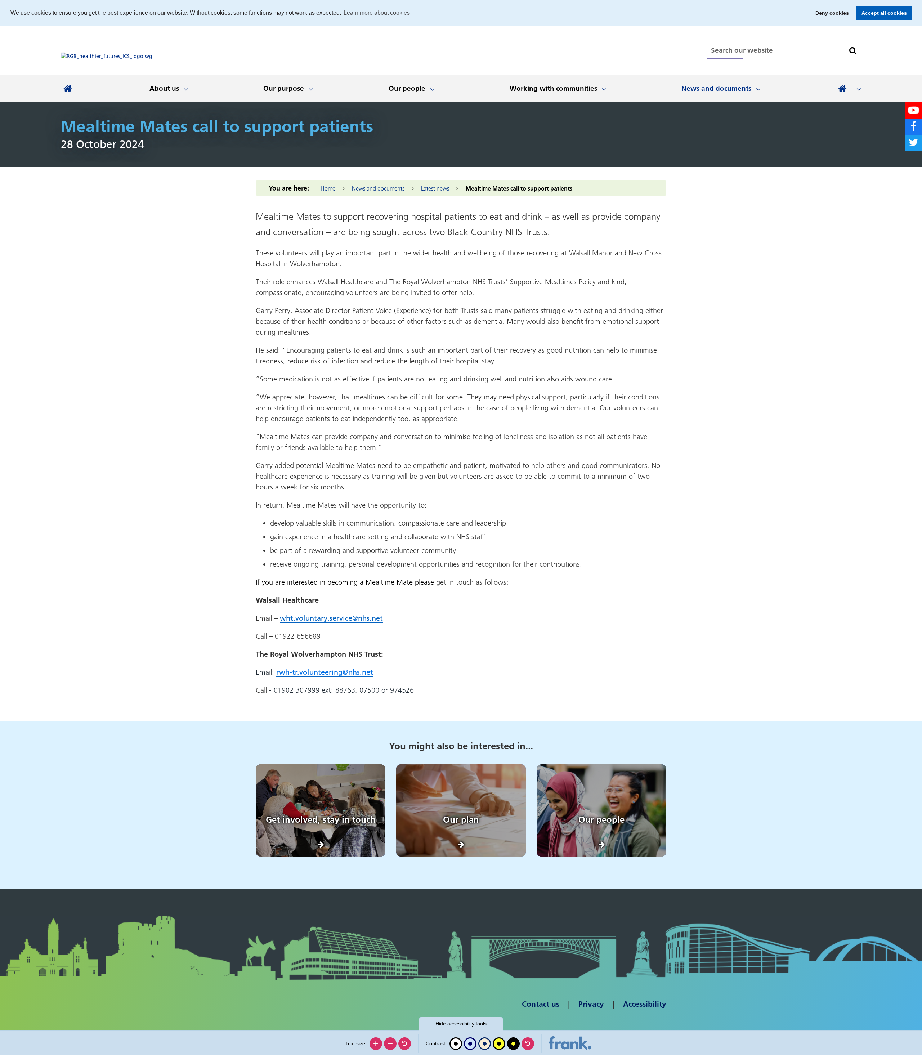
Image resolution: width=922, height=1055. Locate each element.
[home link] (106, 56)
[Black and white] (455, 1043)
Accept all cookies (881, 13)
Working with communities (553, 88)
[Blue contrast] (470, 1043)
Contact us (540, 1004)
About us (164, 88)
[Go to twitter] (913, 143)
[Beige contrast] (484, 1043)
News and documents (716, 88)
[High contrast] (499, 1043)
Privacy (591, 1004)
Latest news (435, 188)
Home (328, 188)
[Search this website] (853, 51)
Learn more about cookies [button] (377, 13)
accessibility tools (461, 1024)
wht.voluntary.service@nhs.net (331, 618)
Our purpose (283, 88)
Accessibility (644, 1004)
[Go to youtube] (913, 110)
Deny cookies (830, 13)
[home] (68, 88)
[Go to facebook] (913, 127)
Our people (407, 88)
